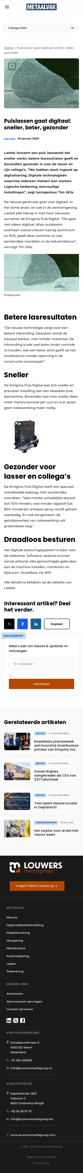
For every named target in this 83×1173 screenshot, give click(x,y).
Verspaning (14, 940)
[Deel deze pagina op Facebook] (22, 624)
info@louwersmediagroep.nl (31, 1068)
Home (8, 48)
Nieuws (10, 138)
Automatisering (17, 956)
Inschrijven (41, 684)
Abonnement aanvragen (24, 1001)
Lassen (11, 964)
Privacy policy (41, 1163)
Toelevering (15, 971)
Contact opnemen (19, 1009)
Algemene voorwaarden (41, 1156)
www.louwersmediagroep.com (33, 1135)
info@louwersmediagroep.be (31, 1119)
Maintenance (16, 948)
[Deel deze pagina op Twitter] (9, 624)
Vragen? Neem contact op (35, 886)
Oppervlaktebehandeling (25, 925)
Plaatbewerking (18, 933)
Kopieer (57, 624)
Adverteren (14, 994)
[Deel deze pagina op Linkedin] (36, 624)
